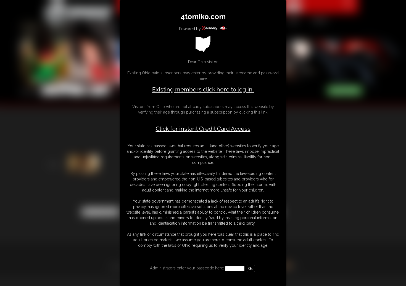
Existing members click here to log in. (203, 89)
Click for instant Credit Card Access (203, 129)
